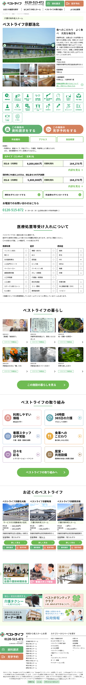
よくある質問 (75, 9)
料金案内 (16, 139)
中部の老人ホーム (31, 646)
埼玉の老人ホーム (31, 665)
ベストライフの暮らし (57, 650)
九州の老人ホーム (31, 656)
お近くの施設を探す (10, 9)
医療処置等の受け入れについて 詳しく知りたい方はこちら (67, 84)
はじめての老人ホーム (32, 9)
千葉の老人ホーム (31, 663)
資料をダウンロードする (15, 194)
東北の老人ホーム (31, 644)
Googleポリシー (53, 678)
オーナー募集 (55, 660)
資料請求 (56, 3)
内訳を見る (74, 170)
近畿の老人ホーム (31, 649)
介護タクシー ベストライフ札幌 (60, 654)
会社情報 (75, 643)
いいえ (39, 682)
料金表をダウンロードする (57, 194)
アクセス (43, 139)
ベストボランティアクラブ (59, 658)
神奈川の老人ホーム (32, 661)
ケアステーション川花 (57, 663)
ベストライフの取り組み (54, 9)
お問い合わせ (77, 646)
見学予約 (75, 3)
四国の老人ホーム (31, 653)
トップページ (6, 14)
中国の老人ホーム (31, 651)
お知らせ (75, 638)
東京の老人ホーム (31, 658)
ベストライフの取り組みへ (41, 472)
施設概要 (70, 139)
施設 (13, 14)
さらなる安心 (55, 646)
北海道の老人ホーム (32, 641)
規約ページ (62, 678)
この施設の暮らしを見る (41, 385)
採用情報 (75, 641)
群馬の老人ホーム (31, 668)
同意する (31, 682)
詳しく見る (15, 542)
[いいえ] (83, 677)
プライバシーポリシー (79, 649)
